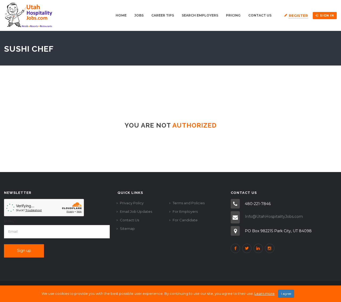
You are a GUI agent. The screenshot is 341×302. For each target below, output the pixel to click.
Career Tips (162, 15)
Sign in (327, 15)
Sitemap (127, 228)
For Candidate (185, 220)
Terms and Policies (189, 203)
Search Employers (200, 15)
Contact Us (259, 15)
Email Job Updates (136, 211)
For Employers (185, 211)
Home (121, 15)
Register (298, 15)
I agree (286, 294)
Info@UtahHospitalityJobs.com (274, 216)
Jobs (139, 15)
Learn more (264, 293)
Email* (9, 221)
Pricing (233, 15)
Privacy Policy (132, 203)
